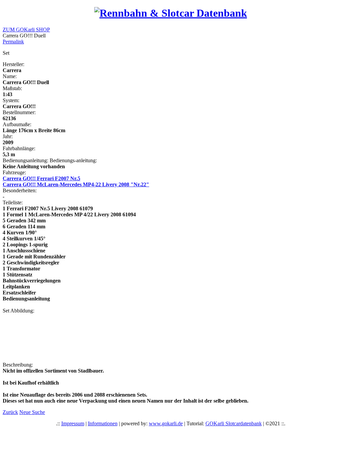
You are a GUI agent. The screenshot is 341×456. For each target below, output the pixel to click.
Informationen (103, 423)
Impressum (72, 423)
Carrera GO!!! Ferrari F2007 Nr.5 (41, 178)
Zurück (10, 412)
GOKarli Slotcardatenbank (233, 423)
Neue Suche (32, 412)
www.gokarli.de (166, 423)
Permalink (13, 41)
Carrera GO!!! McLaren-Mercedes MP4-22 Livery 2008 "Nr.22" (76, 184)
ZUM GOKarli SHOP (26, 29)
